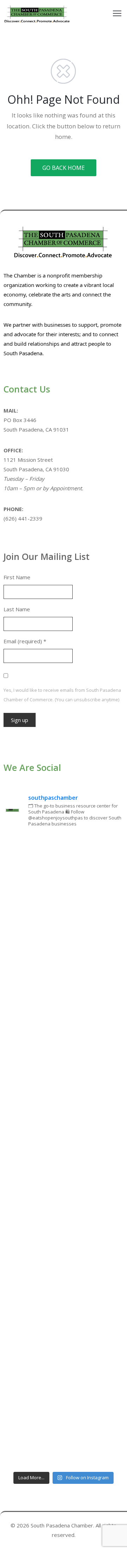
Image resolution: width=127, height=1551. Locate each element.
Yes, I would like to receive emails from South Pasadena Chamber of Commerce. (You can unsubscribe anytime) (62, 695)
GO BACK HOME (63, 168)
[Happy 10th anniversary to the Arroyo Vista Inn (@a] (63, 1150)
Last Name (17, 609)
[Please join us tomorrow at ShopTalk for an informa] (63, 868)
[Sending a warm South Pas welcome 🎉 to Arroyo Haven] (63, 1361)
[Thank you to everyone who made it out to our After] (63, 939)
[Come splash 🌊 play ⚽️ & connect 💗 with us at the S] (63, 1291)
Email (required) (25, 641)
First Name (17, 577)
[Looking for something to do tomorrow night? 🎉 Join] (63, 1080)
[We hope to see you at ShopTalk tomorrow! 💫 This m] (63, 1432)
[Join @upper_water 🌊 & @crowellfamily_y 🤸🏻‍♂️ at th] (63, 1220)
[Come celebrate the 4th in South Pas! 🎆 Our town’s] (63, 1009)
